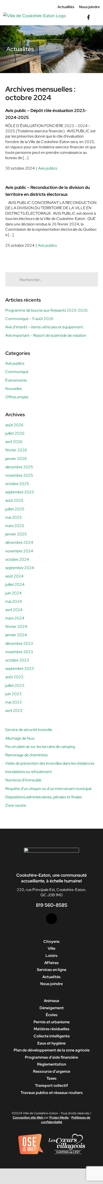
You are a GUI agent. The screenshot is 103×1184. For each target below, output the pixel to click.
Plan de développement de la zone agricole (52, 1050)
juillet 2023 (14, 685)
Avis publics (47, 168)
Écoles (51, 1014)
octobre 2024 (17, 559)
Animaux (51, 1000)
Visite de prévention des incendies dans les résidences (49, 763)
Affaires (51, 962)
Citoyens (51, 941)
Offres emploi (16, 397)
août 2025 (14, 500)
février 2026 (16, 450)
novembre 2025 (19, 475)
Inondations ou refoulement (28, 771)
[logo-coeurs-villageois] (66, 1135)
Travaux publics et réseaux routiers (52, 1092)
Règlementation (51, 1064)
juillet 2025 (14, 509)
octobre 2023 (17, 660)
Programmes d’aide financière (51, 1057)
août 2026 (14, 424)
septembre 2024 (19, 567)
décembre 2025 (19, 466)
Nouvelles (13, 388)
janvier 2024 (16, 634)
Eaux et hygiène (51, 1043)
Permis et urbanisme (52, 1021)
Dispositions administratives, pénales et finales (43, 797)
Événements (16, 380)
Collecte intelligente (52, 1036)
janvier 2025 (16, 534)
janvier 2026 (16, 458)
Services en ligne (51, 969)
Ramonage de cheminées (26, 754)
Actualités (51, 976)
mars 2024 (14, 618)
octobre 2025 (17, 483)
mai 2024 (13, 601)
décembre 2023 (19, 643)
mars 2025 (14, 525)
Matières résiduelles (51, 1028)
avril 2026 (14, 441)
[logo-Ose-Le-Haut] (30, 1135)
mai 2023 (13, 702)
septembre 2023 (19, 668)
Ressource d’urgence (51, 1071)
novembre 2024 (19, 551)
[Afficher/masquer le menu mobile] (98, 14)
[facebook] (51, 918)
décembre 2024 (19, 542)
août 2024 (14, 576)
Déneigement (52, 1007)
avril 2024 (14, 609)
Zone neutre (15, 805)
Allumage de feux (19, 738)
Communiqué (17, 371)
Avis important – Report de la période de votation (45, 335)
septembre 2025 (19, 492)
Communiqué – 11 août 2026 (29, 318)
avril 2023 (14, 710)
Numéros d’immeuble (23, 780)
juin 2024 (13, 593)
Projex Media (59, 1117)
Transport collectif (51, 1085)
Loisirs (51, 955)
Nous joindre (51, 983)
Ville (51, 948)
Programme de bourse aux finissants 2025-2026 (46, 310)
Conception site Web (28, 1117)
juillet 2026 (14, 433)
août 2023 (14, 676)
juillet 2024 (14, 584)
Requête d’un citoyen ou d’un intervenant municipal (48, 788)
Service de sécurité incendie (28, 729)
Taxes (51, 1078)
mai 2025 (13, 517)
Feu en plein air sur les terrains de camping (40, 746)
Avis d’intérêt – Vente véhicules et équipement (44, 327)
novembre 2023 (19, 651)
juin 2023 (13, 693)
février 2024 (16, 626)
